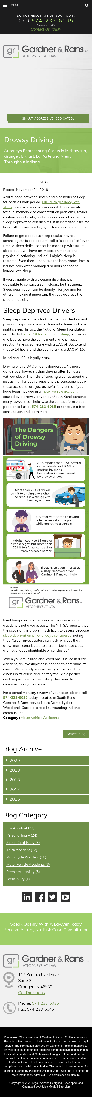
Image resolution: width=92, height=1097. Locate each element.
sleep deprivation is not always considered (37, 635)
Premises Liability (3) (23, 872)
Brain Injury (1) (18, 879)
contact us (70, 1062)
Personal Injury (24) (21, 835)
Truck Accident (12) (21, 850)
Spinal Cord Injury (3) (23, 842)
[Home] (46, 51)
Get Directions (31, 993)
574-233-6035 (52, 21)
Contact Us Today (46, 29)
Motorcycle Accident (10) (26, 857)
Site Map (64, 1086)
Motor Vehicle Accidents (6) (28, 864)
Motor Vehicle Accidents (40, 718)
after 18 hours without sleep (46, 334)
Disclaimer (78, 1070)
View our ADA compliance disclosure (57, 1074)
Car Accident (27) (20, 828)
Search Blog (76, 734)
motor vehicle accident (60, 391)
